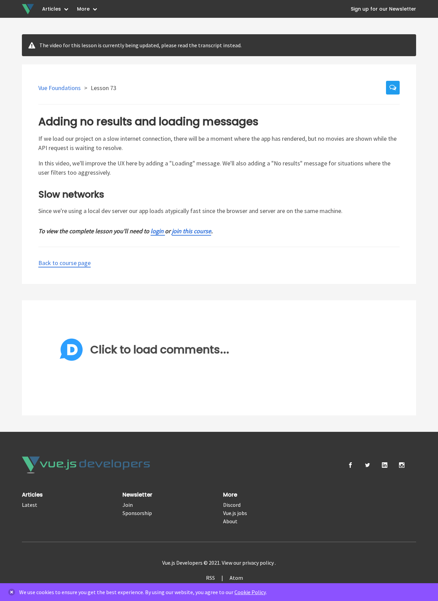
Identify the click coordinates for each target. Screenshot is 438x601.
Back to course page (64, 263)
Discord (232, 504)
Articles (51, 8)
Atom (236, 577)
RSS (210, 577)
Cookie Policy (250, 592)
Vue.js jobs (235, 513)
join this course (191, 231)
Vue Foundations (60, 88)
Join (128, 504)
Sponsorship (137, 513)
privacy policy (258, 562)
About (230, 521)
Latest (29, 504)
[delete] (11, 592)
